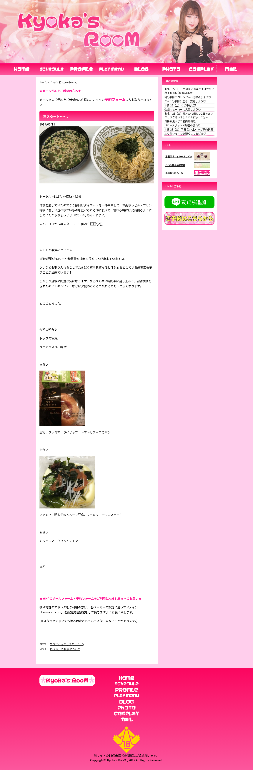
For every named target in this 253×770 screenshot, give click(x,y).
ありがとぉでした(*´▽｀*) (67, 644)
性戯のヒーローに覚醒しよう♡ (182, 109)
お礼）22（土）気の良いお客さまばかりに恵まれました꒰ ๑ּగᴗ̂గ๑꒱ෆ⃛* (189, 90)
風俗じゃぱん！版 (174, 172)
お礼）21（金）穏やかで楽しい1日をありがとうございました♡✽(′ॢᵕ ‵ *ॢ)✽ (188, 115)
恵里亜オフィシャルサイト (178, 156)
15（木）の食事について (65, 649)
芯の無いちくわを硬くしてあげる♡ (185, 133)
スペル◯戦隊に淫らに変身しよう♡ (185, 101)
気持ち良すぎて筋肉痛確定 (180, 121)
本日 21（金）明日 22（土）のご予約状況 (188, 129)
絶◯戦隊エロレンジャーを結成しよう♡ (187, 97)
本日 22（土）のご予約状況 (180, 105)
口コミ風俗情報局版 (175, 165)
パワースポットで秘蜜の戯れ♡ (182, 125)
